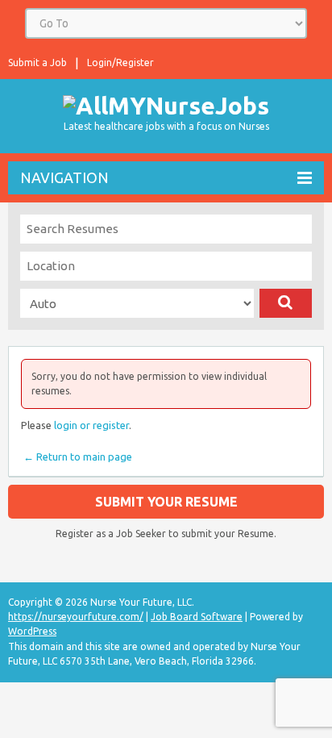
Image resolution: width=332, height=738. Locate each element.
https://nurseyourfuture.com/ (75, 616)
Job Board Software (197, 616)
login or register (91, 425)
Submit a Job (37, 62)
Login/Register (120, 62)
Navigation (64, 177)
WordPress (32, 631)
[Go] (285, 303)
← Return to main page (76, 456)
